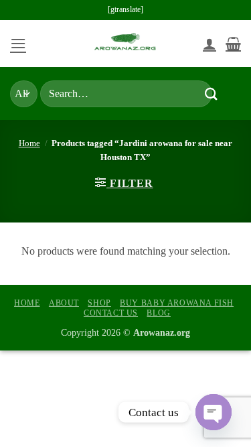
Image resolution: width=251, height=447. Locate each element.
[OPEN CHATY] (213, 412)
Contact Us (111, 313)
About (64, 303)
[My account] (209, 43)
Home (29, 143)
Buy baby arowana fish (177, 303)
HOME (26, 303)
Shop (99, 303)
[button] (18, 43)
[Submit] (211, 93)
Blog (158, 313)
